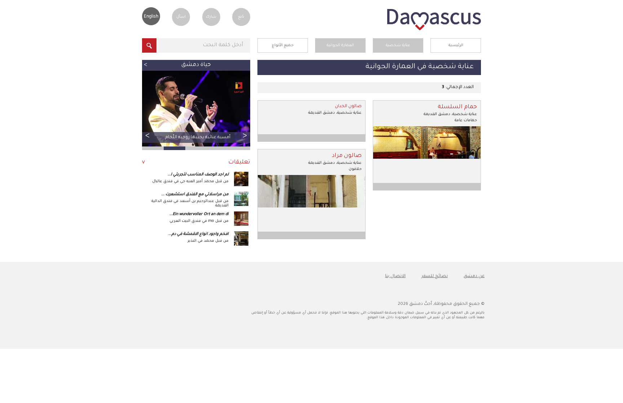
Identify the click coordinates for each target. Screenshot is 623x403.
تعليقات (239, 162)
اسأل (181, 17)
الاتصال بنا (395, 276)
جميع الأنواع (282, 45)
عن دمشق (474, 276)
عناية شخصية (398, 45)
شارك (211, 17)
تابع (241, 17)
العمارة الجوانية (340, 45)
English (151, 16)
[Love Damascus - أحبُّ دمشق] (434, 29)
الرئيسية (456, 45)
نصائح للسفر (434, 276)
